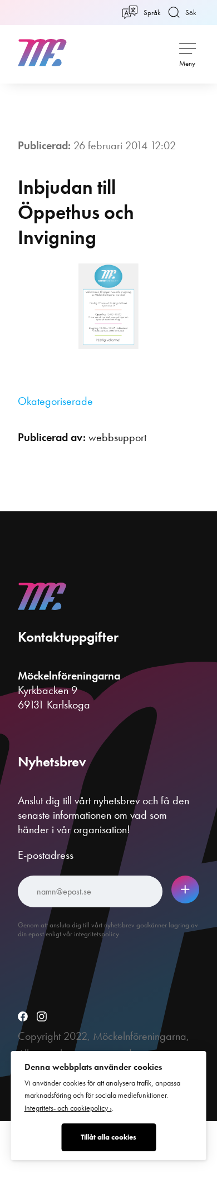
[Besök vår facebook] (23, 1017)
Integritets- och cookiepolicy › (68, 1108)
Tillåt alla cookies (108, 1137)
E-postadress (45, 855)
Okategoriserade (55, 401)
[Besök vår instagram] (42, 1017)
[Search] (172, 52)
